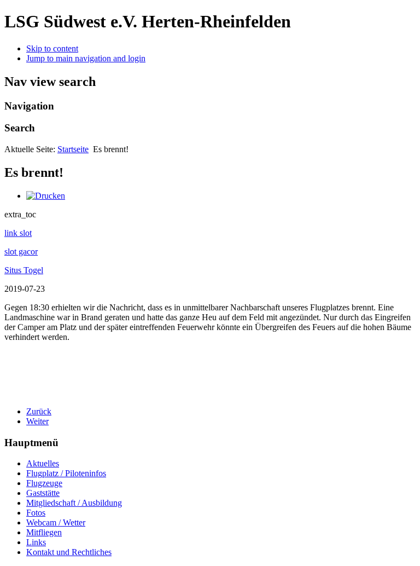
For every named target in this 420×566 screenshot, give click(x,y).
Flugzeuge (44, 483)
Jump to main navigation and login (85, 58)
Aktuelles (42, 463)
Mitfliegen (44, 532)
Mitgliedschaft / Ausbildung (74, 502)
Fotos (35, 512)
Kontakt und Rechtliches (69, 552)
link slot (18, 233)
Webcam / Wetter (55, 522)
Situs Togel (23, 270)
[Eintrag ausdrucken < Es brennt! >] (45, 195)
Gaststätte (43, 493)
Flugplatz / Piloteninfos (66, 473)
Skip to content (52, 48)
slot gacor (21, 251)
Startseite (73, 149)
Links (36, 542)
